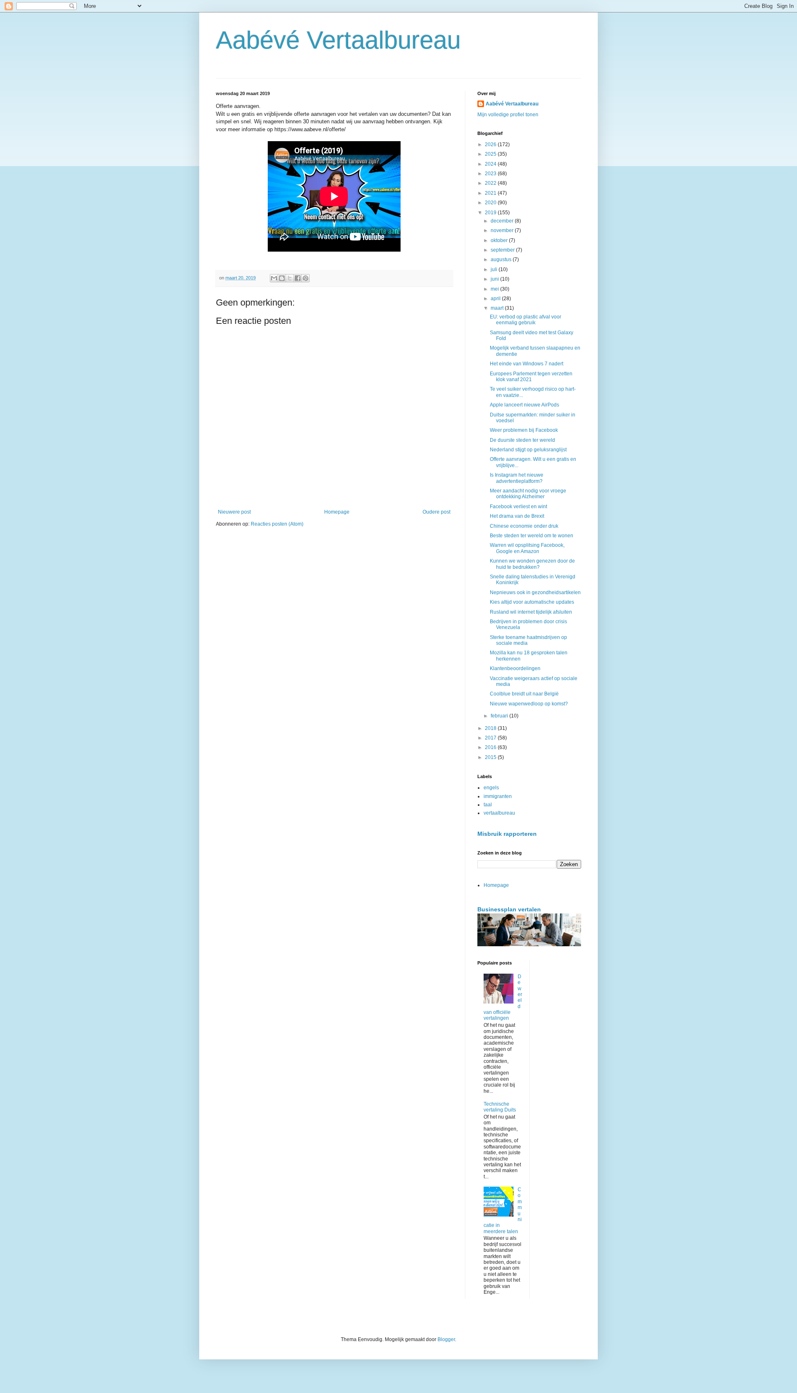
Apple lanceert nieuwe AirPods (524, 405)
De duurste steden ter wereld (522, 440)
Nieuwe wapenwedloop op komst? (529, 704)
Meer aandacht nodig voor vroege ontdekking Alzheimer (528, 493)
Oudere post (436, 512)
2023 (491, 173)
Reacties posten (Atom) (277, 524)
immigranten (498, 796)
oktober (500, 240)
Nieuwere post (234, 512)
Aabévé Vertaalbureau (338, 40)
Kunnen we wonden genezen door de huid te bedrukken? (532, 564)
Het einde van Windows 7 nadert (526, 364)
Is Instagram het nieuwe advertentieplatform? (516, 478)
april (496, 298)
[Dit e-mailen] (274, 278)
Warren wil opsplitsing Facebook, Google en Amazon (527, 548)
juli (495, 269)
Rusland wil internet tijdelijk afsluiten (531, 612)
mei (495, 289)
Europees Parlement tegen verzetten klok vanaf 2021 (531, 376)
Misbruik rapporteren (507, 833)
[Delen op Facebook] (297, 278)
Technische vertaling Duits (500, 1107)
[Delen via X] (290, 278)
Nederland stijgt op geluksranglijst (528, 450)
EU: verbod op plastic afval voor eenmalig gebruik (525, 320)
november (503, 230)
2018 (491, 728)
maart (498, 308)
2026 (491, 144)
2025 (491, 154)
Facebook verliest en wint (518, 506)
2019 (491, 212)
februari (500, 716)
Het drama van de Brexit (517, 516)
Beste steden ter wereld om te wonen (531, 536)
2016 (491, 747)
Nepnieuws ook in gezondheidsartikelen (535, 592)
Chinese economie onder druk (524, 526)
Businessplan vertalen (509, 909)
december (503, 221)
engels (491, 788)
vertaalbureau (499, 813)
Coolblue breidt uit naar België (524, 694)
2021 (491, 193)
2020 (491, 203)
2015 (491, 757)
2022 (491, 183)
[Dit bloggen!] (282, 278)
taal (488, 805)
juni (495, 279)
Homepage (337, 512)
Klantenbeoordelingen (515, 668)
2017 (491, 738)
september (503, 250)
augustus (502, 259)
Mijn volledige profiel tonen (507, 115)
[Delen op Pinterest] (305, 278)
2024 (491, 164)
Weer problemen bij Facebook (524, 430)
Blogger (446, 1339)
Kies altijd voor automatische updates (532, 602)
